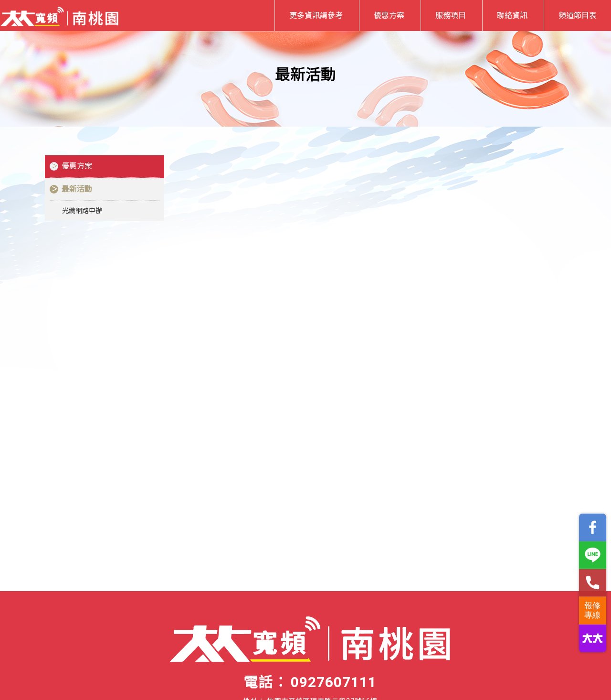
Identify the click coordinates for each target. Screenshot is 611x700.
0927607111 (334, 682)
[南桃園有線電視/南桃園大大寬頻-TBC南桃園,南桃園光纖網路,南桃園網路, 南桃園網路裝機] (59, 14)
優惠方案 (389, 15)
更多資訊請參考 (316, 15)
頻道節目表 (577, 15)
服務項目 (450, 15)
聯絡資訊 (512, 15)
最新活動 (77, 189)
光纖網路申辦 (82, 211)
